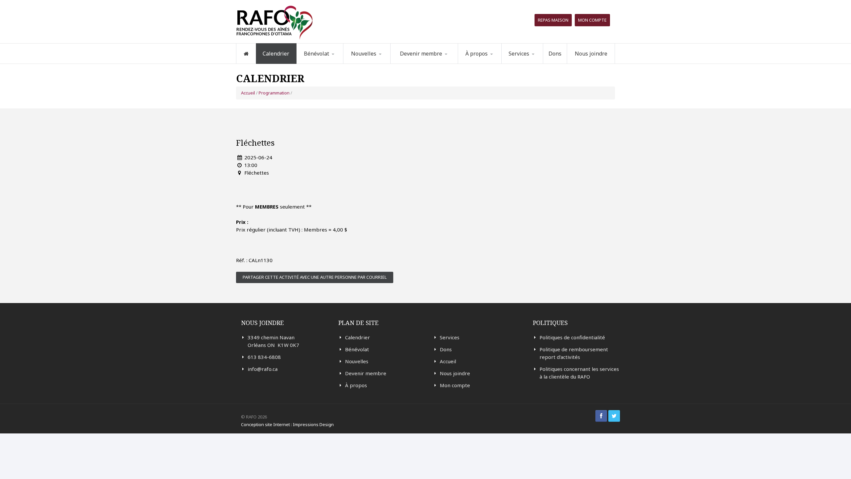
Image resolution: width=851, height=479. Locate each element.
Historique (492, 62)
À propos (356, 385)
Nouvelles (363, 53)
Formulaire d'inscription (330, 62)
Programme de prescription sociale (535, 62)
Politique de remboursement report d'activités (574, 353)
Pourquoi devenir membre (421, 63)
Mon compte (592, 20)
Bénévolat (357, 349)
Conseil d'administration (491, 62)
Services (449, 337)
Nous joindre (591, 53)
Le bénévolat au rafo (331, 63)
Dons (554, 53)
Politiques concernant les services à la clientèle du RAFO (579, 373)
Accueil (248, 93)
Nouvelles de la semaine (371, 63)
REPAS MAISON (553, 20)
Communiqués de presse (376, 61)
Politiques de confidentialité (572, 337)
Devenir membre (365, 373)
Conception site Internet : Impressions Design (287, 424)
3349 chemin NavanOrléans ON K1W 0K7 (273, 341)
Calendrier (276, 53)
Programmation (530, 63)
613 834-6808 (264, 357)
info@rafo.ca (263, 369)
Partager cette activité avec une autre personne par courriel (315, 277)
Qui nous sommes (488, 63)
